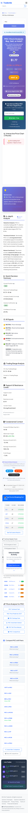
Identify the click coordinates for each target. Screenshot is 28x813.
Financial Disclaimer (12, 803)
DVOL (7, 518)
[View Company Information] (14, 52)
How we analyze (19, 217)
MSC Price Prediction (14, 613)
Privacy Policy (15, 801)
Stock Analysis (11, 13)
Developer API (6, 801)
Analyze (14, 26)
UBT (6, 514)
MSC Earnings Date (14, 618)
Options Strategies (7, 799)
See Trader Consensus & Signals (14, 786)
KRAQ (7, 523)
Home (5, 13)
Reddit (19, 471)
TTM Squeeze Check (10, 548)
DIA (6, 509)
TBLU (7, 527)
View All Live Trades (14, 782)
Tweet (10, 471)
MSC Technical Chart (14, 609)
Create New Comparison (13, 749)
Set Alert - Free (14, 118)
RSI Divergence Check (10, 544)
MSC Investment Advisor (15, 622)
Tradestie (7, 3)
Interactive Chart (15, 95)
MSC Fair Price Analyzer (15, 627)
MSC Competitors (15, 631)
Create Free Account (14, 565)
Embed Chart (15, 475)
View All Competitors (12, 753)
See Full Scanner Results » (14, 532)
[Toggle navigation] (26, 3)
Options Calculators (19, 799)
